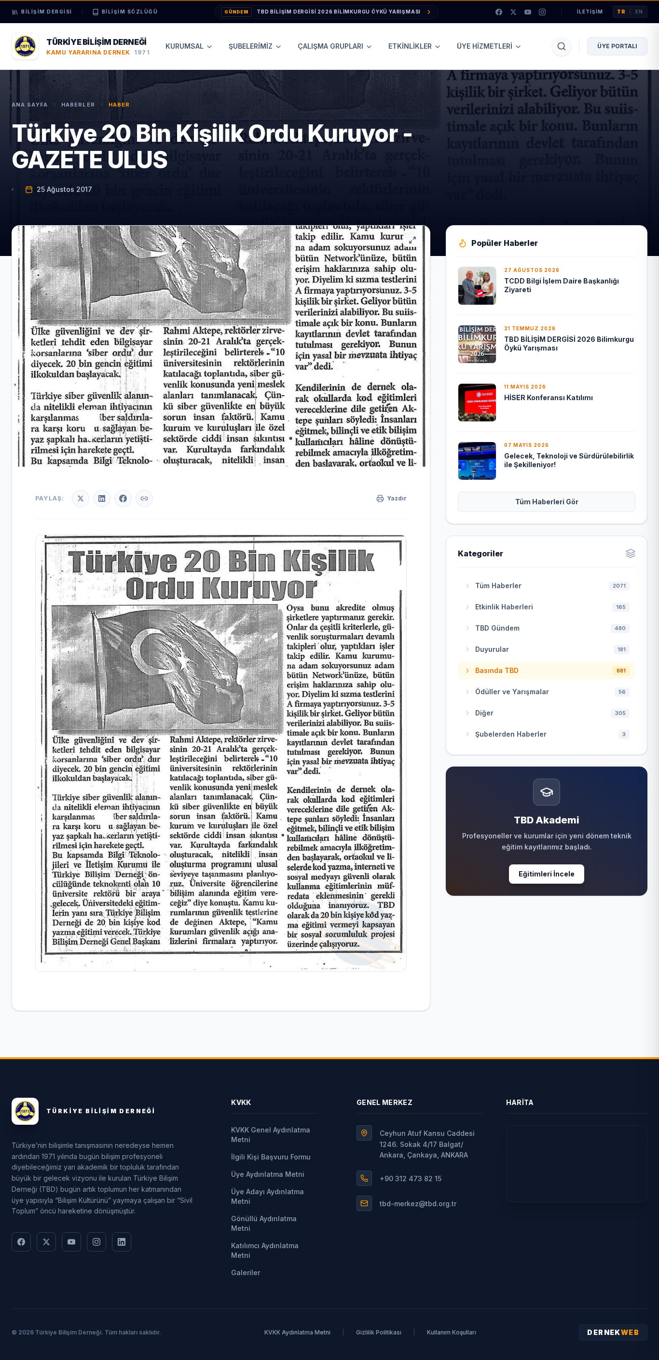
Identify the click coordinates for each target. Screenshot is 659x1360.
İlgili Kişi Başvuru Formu (271, 1157)
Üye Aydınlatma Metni (267, 1174)
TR (621, 11)
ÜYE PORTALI (617, 46)
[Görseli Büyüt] (412, 240)
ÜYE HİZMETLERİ (484, 46)
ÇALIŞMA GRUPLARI (330, 46)
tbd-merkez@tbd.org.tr (418, 1203)
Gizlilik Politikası (378, 1332)
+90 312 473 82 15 (410, 1178)
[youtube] (527, 12)
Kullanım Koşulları (451, 1332)
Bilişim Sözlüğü (130, 11)
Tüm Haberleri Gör (546, 502)
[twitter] (513, 12)
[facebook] (498, 12)
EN (639, 11)
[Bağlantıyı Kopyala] (144, 498)
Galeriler (245, 1272)
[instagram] (542, 12)
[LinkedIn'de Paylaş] (101, 498)
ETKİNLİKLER (410, 46)
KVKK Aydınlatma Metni (297, 1332)
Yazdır (397, 498)
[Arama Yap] (561, 46)
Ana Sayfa (30, 104)
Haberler (78, 104)
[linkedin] (121, 1242)
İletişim (590, 11)
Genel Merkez (384, 1102)
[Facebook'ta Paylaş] (123, 498)
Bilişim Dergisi (46, 11)
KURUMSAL (184, 46)
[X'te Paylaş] (80, 498)
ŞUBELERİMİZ (251, 46)
